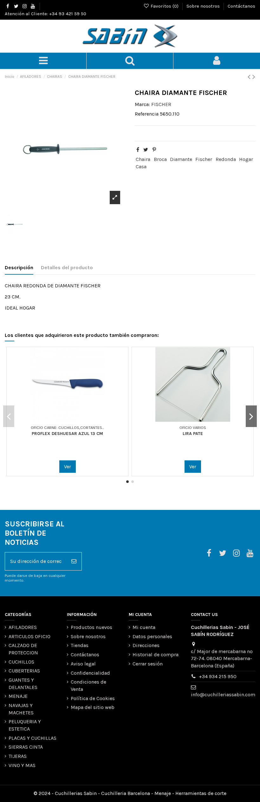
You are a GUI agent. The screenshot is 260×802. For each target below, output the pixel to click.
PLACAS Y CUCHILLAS (32, 738)
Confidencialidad (90, 673)
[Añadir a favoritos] (62, 419)
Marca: (142, 104)
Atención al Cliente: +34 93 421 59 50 (45, 14)
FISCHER (161, 104)
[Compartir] (137, 150)
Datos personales (152, 636)
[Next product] (253, 76)
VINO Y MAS (22, 765)
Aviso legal (83, 664)
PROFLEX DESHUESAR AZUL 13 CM (67, 433)
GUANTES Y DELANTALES (23, 683)
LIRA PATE (193, 433)
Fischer (203, 159)
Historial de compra (156, 655)
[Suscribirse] (73, 561)
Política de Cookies (93, 698)
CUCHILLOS (21, 662)
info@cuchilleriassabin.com (223, 695)
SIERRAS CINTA (26, 747)
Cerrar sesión (148, 664)
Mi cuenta (144, 627)
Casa (141, 167)
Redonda (226, 159)
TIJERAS (18, 756)
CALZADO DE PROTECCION (23, 648)
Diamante (181, 159)
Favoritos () (164, 6)
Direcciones (146, 645)
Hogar (246, 159)
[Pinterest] (154, 150)
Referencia (147, 114)
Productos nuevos (91, 627)
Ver (67, 467)
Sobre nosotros (203, 6)
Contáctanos (241, 6)
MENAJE (18, 696)
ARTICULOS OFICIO (29, 636)
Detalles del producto (67, 267)
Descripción (19, 267)
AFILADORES (23, 627)
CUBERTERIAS (24, 671)
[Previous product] (250, 76)
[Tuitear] (145, 150)
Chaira (143, 159)
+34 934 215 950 (218, 676)
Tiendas (79, 645)
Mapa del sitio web (92, 707)
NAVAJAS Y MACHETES (21, 708)
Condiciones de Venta (88, 685)
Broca (160, 159)
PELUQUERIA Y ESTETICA (25, 725)
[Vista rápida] (73, 419)
